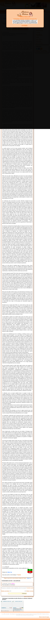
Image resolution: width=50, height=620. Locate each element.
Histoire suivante (29, 591)
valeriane (13, 583)
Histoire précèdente (5, 591)
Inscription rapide (30, 587)
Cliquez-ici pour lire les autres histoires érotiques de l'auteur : (17, 578)
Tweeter (19, 574)
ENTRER (24, 25)
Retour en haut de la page (29, 596)
